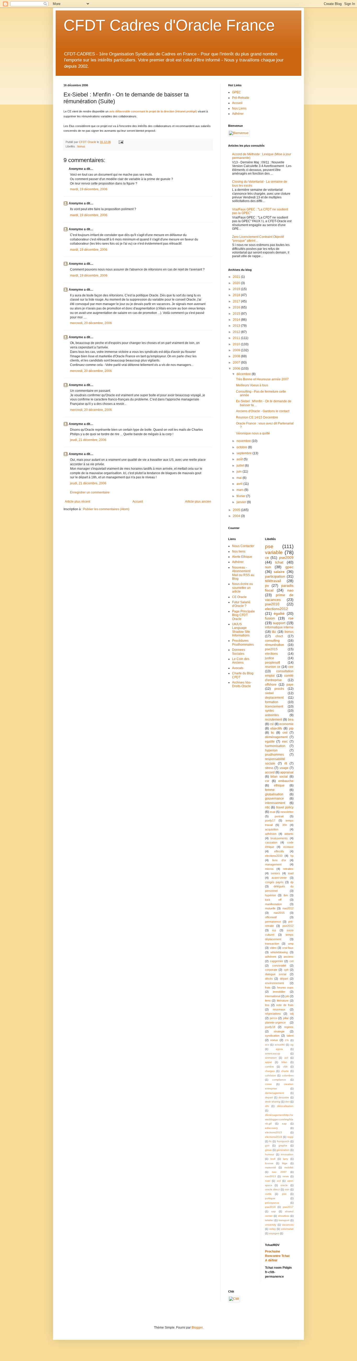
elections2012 (276, 609)
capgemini (276, 961)
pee (284, 1193)
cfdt (285, 1066)
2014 (237, 319)
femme (270, 790)
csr (267, 781)
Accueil (138, 501)
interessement (275, 803)
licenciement (274, 706)
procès (279, 689)
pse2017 (288, 1206)
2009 (237, 350)
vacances (287, 1224)
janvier (242, 502)
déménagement (276, 737)
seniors (275, 873)
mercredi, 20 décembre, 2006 (91, 323)
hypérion (270, 895)
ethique (279, 785)
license (269, 1163)
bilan (284, 1062)
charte (285, 1071)
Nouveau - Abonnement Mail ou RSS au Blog (243, 573)
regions (288, 1027)
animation (271, 1057)
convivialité (279, 965)
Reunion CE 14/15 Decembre (257, 417)
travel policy (285, 807)
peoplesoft (272, 662)
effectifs (279, 851)
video (273, 947)
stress (269, 768)
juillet (241, 465)
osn (287, 1189)
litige (284, 1163)
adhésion (271, 833)
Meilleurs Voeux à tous (252, 385)
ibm (286, 895)
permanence (273, 921)
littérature (283, 1000)
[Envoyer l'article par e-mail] (120, 141)
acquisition (271, 829)
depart (269, 1097)
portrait (279, 816)
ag (291, 1044)
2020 (237, 283)
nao (290, 590)
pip (291, 728)
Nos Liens (239, 108)
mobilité (288, 1167)
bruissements (279, 838)
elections (271, 654)
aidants (288, 833)
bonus (81, 146)
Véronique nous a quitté (253, 433)
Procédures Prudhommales (243, 642)
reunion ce (272, 667)
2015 (237, 313)
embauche (285, 781)
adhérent (270, 956)
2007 (237, 362)
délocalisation (285, 1106)
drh (267, 1106)
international (272, 996)
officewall (271, 917)
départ (284, 978)
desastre (284, 1097)
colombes (287, 1075)
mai (240, 478)
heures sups (285, 987)
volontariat (287, 1228)
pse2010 (272, 604)
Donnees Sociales (238, 651)
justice (269, 658)
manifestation (273, 904)
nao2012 (288, 908)
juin (240, 471)
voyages (274, 1233)
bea (290, 719)
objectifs (276, 728)
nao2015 (279, 912)
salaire (279, 572)
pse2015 (271, 649)
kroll (272, 1158)
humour (269, 1154)
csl (272, 724)
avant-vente (279, 877)
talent (290, 1035)
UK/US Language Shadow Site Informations (241, 629)
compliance (279, 1079)
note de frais (284, 1005)
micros (269, 868)
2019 (237, 289)
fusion (270, 618)
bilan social (279, 776)
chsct (279, 636)
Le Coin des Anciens (240, 660)
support (279, 623)
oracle (284, 1185)
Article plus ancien (198, 501)
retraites (288, 868)
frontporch (283, 1141)
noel (267, 1180)
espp (290, 1136)
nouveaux (279, 1009)
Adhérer (238, 114)
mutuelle (270, 908)
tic (272, 732)
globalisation (274, 794)
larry (285, 1158)
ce (267, 557)
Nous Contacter (243, 546)
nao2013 (270, 1176)
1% (287, 1040)
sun (268, 567)
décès (269, 978)
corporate (271, 969)
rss (274, 930)
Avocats (237, 668)
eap (284, 1123)
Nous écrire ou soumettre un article (242, 587)
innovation (287, 1154)
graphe (283, 1145)
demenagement (274, 1093)
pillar (286, 1018)
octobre (242, 447)
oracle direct (272, 1189)
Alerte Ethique (242, 557)
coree (268, 1084)
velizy (272, 1228)
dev (287, 1101)
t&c (274, 632)
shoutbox (283, 1215)
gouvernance (274, 798)
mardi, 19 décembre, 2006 (88, 189)
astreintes (272, 715)
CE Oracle (239, 597)
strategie (279, 1031)
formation (271, 702)
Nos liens (238, 551)
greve (268, 1149)
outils (268, 1193)
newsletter (286, 811)
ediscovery (271, 1128)
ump (290, 943)
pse (269, 546)
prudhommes (274, 754)
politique (270, 1198)
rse (290, 618)
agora (279, 1049)
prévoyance (272, 1202)
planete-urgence (275, 1022)
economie (286, 724)
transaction (272, 943)
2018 (237, 295)
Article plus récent (77, 501)
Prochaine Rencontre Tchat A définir (277, 1256)
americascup (272, 1053)
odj (291, 1013)
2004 (237, 516)
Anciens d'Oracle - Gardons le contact (262, 411)
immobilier (279, 991)
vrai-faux (287, 947)
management (273, 864)
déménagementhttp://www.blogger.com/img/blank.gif (279, 1119)
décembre (244, 374)
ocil (279, 1180)
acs (267, 1044)
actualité (280, 1044)
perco (273, 1018)
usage (284, 768)
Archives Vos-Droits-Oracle (241, 684)
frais (267, 987)
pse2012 (288, 925)
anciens (288, 956)
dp (291, 882)
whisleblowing (279, 952)
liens (268, 1000)
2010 (237, 344)
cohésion (270, 1075)
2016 (237, 307)
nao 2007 (279, 1171)
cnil (285, 732)
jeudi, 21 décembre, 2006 (88, 440)
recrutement (273, 719)
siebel (269, 693)
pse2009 (286, 557)
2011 (237, 338)
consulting (272, 640)
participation (275, 576)
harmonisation (275, 746)
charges (270, 1071)
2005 (237, 510)
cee (290, 667)
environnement (274, 983)
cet (291, 961)
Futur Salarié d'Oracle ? (241, 604)
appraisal (286, 772)
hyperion (271, 750)
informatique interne (279, 627)
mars (240, 490)
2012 (237, 332)
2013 (237, 326)
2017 (237, 301)
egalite (270, 741)
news (286, 1176)
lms (267, 1005)
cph (286, 969)
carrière (269, 1066)
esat (272, 811)
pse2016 (270, 1206)
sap (273, 1211)
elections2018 (273, 1136)
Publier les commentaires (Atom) (106, 509)
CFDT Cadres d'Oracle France (169, 25)
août (240, 459)
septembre (244, 453)
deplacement (274, 697)
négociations (273, 1013)
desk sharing (272, 1101)
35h (284, 824)
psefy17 (270, 820)
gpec (289, 567)
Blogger (197, 1327)
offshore (271, 684)
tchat (279, 562)
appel (268, 1062)
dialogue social (275, 974)
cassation (271, 842)
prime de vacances (279, 597)
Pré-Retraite (240, 98)
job (287, 996)
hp (291, 855)
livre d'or (279, 860)
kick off (273, 899)
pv (267, 585)
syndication (272, 1035)
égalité (279, 613)
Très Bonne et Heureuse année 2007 (262, 379)
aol (286, 1057)
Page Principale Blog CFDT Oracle (243, 615)
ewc (285, 741)
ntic (267, 807)
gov (267, 1145)
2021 (237, 277)
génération (283, 1149)
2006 (237, 368)
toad (290, 873)
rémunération (274, 645)
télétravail (273, 581)
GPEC (236, 92)
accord (270, 772)
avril (240, 484)
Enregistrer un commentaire (90, 492)
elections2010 (274, 855)
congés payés (274, 882)
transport (284, 1220)
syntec (269, 711)
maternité (270, 1167)
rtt (285, 763)
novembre (244, 441)
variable (274, 552)
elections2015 (273, 1132)
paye (289, 684)
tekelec (269, 1220)
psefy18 (270, 1027)
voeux (274, 1040)
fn (270, 1141)
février (241, 496)
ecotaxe (288, 846)
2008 (237, 356)
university (270, 1224)
